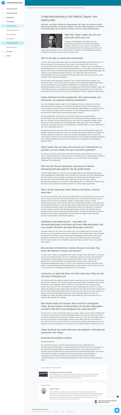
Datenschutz (69, 411)
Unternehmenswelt (14, 3)
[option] (12, 9)
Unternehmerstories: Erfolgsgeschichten (48, 7)
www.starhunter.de (47, 341)
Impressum (56, 411)
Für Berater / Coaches (38, 411)
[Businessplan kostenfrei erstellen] (73, 375)
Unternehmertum (31, 7)
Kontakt (49, 411)
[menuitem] (12, 30)
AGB (62, 411)
